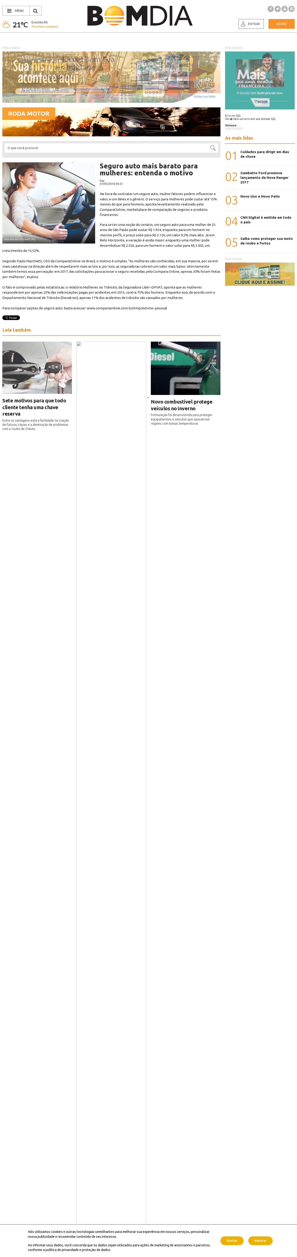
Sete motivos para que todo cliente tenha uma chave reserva (34, 407)
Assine (281, 24)
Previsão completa (45, 26)
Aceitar (232, 1240)
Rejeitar (260, 1240)
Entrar (254, 24)
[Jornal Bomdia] (140, 16)
